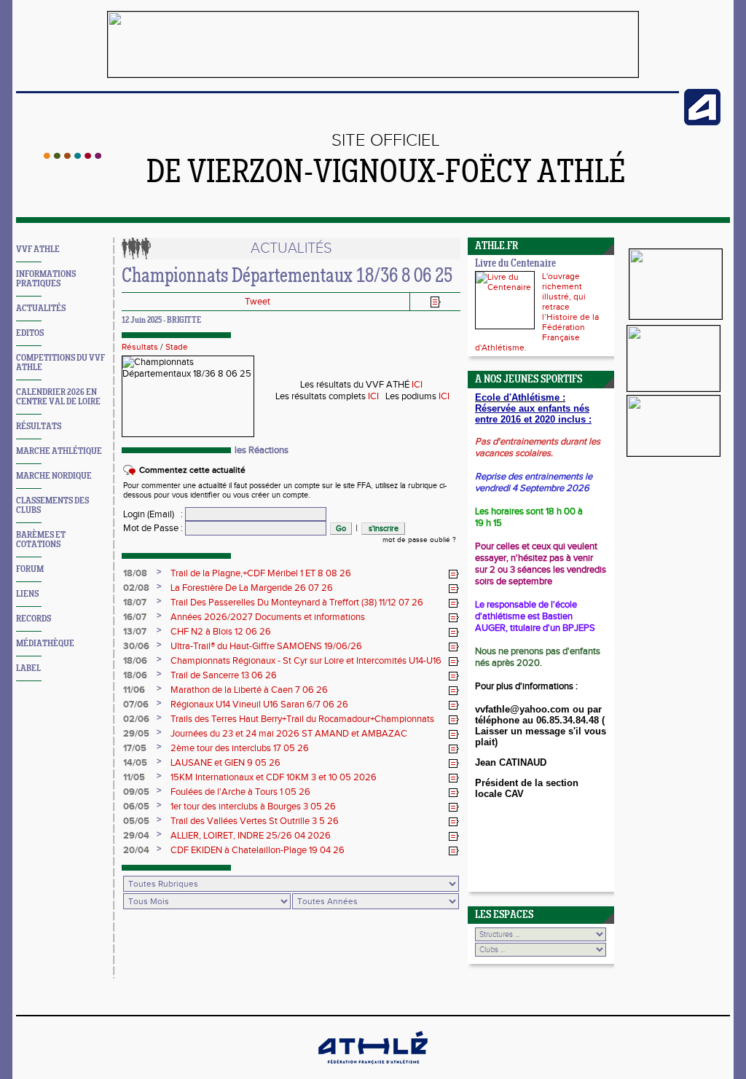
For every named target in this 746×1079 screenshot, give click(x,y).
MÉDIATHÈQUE (45, 643)
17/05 (134, 748)
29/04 (136, 835)
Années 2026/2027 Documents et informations (267, 617)
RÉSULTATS (38, 426)
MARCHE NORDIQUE (54, 476)
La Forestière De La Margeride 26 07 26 (251, 588)
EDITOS (30, 333)
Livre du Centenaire (515, 264)
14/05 (135, 763)
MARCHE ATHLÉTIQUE (59, 451)
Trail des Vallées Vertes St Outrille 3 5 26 (254, 821)
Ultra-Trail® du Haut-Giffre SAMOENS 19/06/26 (266, 646)
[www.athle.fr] (702, 122)
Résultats (140, 347)
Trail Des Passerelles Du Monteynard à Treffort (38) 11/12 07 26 (296, 602)
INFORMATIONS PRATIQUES (46, 279)
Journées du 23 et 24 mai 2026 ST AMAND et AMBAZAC (288, 733)
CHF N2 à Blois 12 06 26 (220, 631)
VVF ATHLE (38, 249)
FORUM (30, 569)
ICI (417, 385)
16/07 (134, 617)
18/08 (135, 573)
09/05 (136, 792)
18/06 (135, 661)
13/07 (134, 631)
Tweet (257, 301)
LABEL (28, 668)
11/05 (134, 777)
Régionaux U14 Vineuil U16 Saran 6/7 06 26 (259, 704)
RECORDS (33, 619)
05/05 (136, 821)
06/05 (136, 806)
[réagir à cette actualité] (454, 574)
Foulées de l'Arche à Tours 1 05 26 (240, 792)
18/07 (134, 602)
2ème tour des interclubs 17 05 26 (239, 748)
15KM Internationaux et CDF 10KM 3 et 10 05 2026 (273, 777)
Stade (176, 347)
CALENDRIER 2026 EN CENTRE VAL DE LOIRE (58, 397)
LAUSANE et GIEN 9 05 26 (225, 763)
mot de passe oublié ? (419, 539)
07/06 (136, 704)
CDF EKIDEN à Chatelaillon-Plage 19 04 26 (257, 850)
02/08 (136, 588)
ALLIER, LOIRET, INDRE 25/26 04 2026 (250, 835)
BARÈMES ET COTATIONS (41, 539)
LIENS (27, 594)
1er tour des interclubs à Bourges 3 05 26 (253, 806)
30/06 (136, 646)
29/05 (136, 733)
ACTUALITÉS (41, 308)
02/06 (136, 719)
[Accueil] (72, 156)
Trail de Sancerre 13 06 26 (223, 675)
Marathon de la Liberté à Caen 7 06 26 (249, 690)
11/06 (134, 690)
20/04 (136, 850)
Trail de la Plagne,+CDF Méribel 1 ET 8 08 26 (260, 573)
